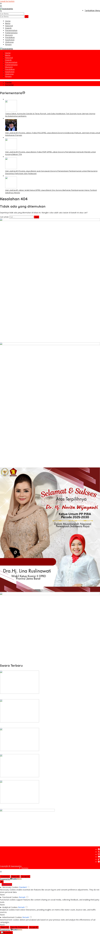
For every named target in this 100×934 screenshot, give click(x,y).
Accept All (25, 876)
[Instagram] (99, 854)
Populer (8, 82)
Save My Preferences (19, 927)
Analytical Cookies (10, 907)
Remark (22, 897)
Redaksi (24, 868)
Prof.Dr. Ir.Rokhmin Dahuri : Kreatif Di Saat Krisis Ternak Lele (26, 779)
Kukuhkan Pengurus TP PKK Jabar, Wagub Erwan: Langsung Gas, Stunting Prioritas (36, 753)
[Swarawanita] (6, 8)
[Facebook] (99, 849)
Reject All (15, 876)
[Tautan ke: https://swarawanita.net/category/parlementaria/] (23, 93)
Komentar (9, 85)
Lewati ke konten (7, 1)
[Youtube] (99, 857)
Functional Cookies (10, 897)
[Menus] (1, 3)
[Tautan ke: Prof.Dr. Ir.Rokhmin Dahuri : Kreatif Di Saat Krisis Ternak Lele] (19, 776)
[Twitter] (99, 852)
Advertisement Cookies (12, 917)
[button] (26, 16)
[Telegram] (99, 862)
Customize (5, 876)
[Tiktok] (98, 859)
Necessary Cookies (10, 887)
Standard (23, 887)
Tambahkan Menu (92, 10)
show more (7, 884)
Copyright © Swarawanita (10, 866)
